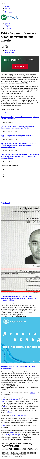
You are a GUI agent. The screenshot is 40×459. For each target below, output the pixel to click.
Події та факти (10, 52)
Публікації (5, 203)
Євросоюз (8, 28)
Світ (6, 27)
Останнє (7, 113)
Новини (7, 7)
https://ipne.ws (15, 399)
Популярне (8, 12)
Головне (7, 8)
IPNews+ (32, 393)
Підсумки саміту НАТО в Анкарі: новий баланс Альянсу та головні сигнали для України (17, 127)
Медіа (7, 10)
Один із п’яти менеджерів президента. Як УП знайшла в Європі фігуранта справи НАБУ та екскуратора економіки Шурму (20, 156)
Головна (7, 23)
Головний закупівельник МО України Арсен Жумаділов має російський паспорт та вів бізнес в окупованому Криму (18, 298)
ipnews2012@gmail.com (19, 415)
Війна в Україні (10, 50)
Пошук (3, 3)
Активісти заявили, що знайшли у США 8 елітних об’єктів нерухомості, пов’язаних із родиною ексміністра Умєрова (18, 145)
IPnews (4, 399)
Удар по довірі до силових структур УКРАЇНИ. (17, 135)
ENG (2, 1)
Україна (7, 25)
